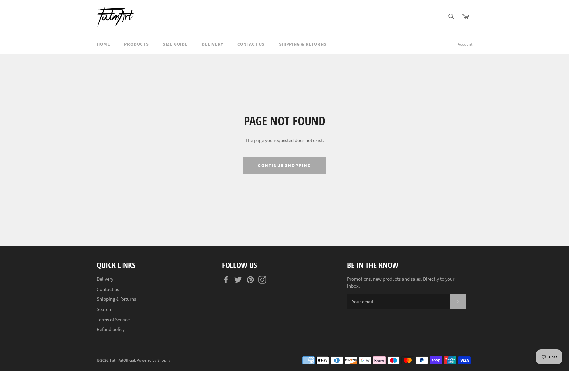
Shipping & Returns (303, 44)
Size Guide (175, 44)
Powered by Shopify (154, 360)
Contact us (251, 44)
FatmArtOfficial (122, 360)
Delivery (212, 44)
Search (104, 309)
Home (103, 44)
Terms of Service (113, 319)
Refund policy (111, 329)
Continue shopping (284, 165)
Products (136, 44)
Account (465, 44)
